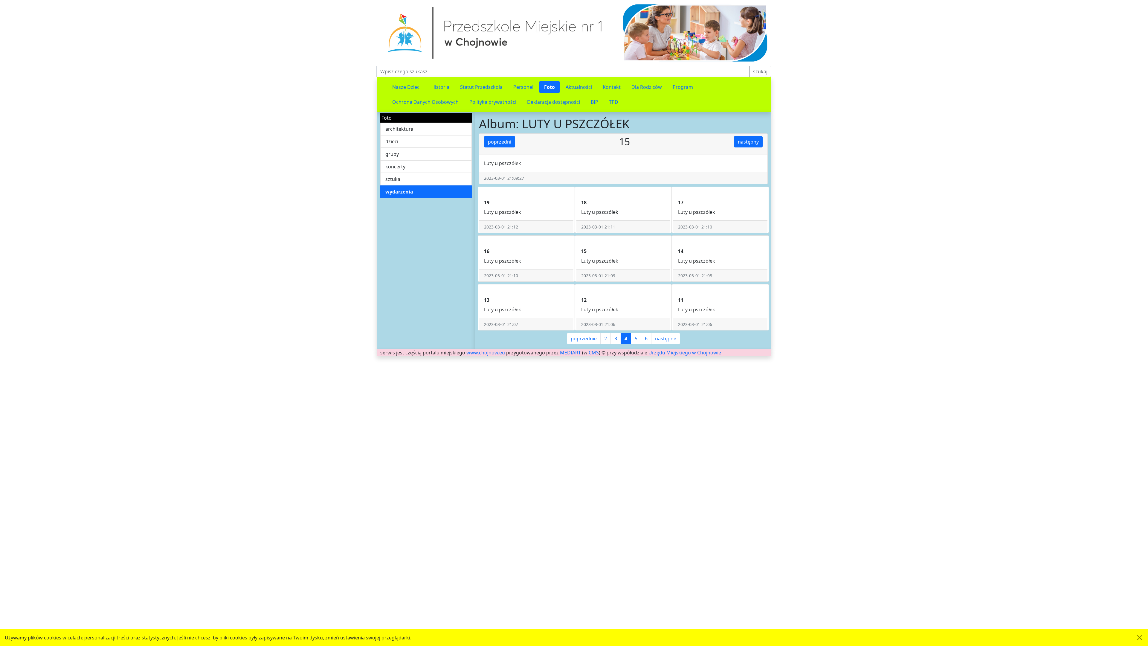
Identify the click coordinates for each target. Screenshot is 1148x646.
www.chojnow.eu (485, 352)
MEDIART (570, 352)
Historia (440, 87)
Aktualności (579, 87)
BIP (594, 102)
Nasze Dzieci (406, 87)
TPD (613, 102)
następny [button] (748, 141)
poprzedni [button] (499, 141)
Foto (549, 87)
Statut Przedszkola (481, 87)
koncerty (395, 166)
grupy (392, 154)
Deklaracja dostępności (553, 102)
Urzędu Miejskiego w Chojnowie (684, 352)
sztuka (392, 179)
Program (683, 87)
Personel (523, 87)
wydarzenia (399, 191)
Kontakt (612, 87)
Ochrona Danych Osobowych (425, 102)
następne (665, 338)
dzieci (391, 141)
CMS (594, 352)
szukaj (760, 71)
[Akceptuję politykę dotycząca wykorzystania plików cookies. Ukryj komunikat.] (1139, 637)
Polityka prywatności (492, 102)
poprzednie (584, 338)
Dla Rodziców (646, 87)
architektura (399, 129)
